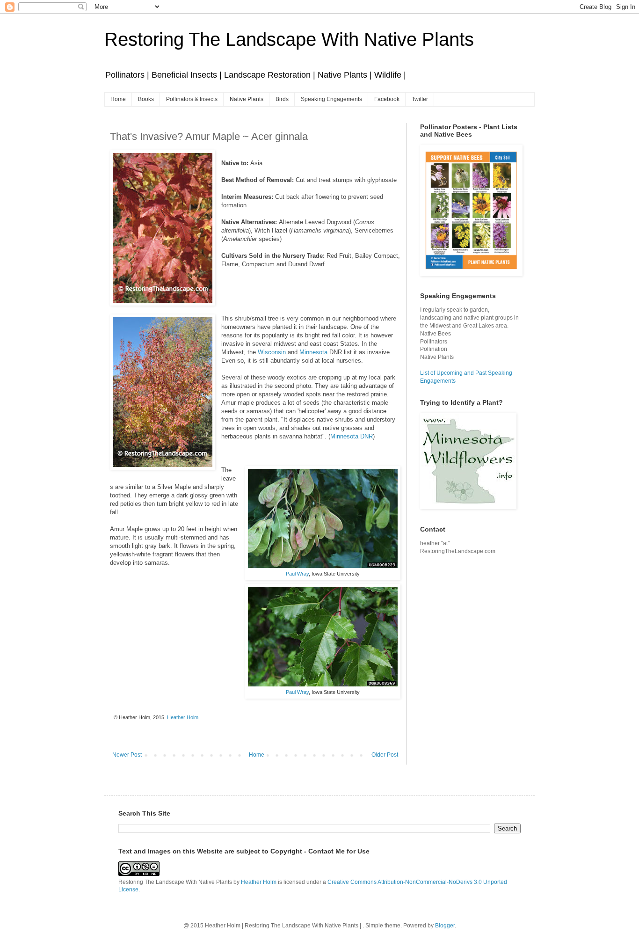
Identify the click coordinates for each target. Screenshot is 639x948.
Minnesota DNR (351, 436)
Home (118, 99)
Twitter (420, 99)
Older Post (384, 754)
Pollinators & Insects (192, 99)
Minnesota (313, 352)
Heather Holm (258, 882)
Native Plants (246, 99)
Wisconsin (272, 352)
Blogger (445, 925)
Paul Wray (297, 573)
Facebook (386, 99)
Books (146, 99)
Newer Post (127, 754)
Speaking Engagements (331, 99)
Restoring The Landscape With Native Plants (289, 39)
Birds (282, 99)
